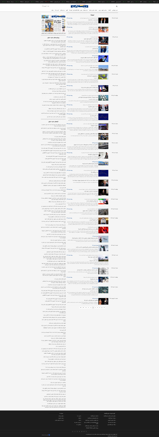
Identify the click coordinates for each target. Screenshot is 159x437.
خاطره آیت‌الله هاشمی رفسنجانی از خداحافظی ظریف (88, 134)
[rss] (79, 431)
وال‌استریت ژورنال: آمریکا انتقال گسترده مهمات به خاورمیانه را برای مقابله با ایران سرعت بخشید (54, 83)
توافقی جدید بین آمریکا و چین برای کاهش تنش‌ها (88, 229)
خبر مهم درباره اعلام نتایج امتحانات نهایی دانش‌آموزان (56, 251)
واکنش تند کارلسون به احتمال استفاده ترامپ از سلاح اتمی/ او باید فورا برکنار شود (53, 228)
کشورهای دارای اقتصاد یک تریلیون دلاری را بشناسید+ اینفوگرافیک (54, 185)
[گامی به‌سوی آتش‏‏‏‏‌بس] (103, 221)
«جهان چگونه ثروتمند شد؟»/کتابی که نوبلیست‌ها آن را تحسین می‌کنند (53, 183)
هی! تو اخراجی (95, 48)
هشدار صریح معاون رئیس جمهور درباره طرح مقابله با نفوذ (55, 219)
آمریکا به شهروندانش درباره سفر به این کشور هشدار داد (56, 166)
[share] (77, 431)
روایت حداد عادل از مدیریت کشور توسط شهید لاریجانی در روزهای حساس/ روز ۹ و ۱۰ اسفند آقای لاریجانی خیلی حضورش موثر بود (54, 58)
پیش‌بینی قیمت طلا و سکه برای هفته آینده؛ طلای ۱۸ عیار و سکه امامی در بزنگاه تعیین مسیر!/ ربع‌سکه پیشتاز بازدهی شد (53, 74)
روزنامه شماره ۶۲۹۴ (95, 298)
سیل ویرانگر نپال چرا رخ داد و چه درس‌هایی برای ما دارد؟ (55, 225)
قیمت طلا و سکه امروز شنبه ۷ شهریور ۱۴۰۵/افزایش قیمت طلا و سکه (53, 162)
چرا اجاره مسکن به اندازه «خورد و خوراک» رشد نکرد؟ (56, 111)
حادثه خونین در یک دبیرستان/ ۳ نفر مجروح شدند (57, 77)
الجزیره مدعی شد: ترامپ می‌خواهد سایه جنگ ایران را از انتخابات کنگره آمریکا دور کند (53, 129)
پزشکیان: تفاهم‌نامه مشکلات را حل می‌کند (58, 196)
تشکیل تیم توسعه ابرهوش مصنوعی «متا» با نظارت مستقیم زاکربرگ (85, 238)
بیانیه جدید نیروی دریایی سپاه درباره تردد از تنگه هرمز (56, 234)
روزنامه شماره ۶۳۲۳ (69, 170)
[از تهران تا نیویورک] (103, 126)
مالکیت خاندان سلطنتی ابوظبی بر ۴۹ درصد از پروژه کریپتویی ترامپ (54, 208)
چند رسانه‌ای (62, 10)
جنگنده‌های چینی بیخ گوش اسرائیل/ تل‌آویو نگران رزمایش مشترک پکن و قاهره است (54, 170)
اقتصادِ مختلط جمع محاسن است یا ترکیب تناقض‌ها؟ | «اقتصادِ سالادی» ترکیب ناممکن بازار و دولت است (55, 41)
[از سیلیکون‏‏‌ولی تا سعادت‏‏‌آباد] (103, 76)
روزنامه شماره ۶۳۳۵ (69, 74)
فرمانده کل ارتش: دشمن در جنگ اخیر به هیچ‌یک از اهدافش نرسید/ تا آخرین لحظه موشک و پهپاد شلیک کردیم (53, 199)
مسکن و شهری (104, 10)
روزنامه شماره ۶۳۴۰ (69, 37)
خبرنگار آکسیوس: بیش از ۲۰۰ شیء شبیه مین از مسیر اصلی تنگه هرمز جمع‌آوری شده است (53, 114)
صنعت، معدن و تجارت (93, 10)
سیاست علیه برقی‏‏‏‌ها (94, 279)
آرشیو (67, 10)
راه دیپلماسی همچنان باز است (92, 201)
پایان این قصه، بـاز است (93, 29)
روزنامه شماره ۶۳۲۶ (69, 152)
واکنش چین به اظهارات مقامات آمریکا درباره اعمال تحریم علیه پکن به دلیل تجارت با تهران (54, 80)
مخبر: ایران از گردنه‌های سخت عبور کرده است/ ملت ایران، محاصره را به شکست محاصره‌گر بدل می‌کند (54, 125)
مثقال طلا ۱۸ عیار (64, 1)
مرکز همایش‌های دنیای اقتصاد (93, 418)
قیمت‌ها (70, 10)
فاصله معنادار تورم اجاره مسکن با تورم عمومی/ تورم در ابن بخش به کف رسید (54, 243)
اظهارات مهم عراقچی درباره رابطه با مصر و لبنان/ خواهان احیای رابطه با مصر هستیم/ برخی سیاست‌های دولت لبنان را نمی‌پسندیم (54, 264)
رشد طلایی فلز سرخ (94, 116)
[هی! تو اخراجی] (103, 49)
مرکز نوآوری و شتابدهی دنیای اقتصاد (91, 420)
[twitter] (84, 431)
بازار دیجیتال (85, 10)
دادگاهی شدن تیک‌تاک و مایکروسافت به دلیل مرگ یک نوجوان (86, 144)
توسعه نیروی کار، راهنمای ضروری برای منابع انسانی (88, 97)
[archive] (73, 431)
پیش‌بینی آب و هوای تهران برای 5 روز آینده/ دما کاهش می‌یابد (54, 315)
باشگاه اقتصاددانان (76, 10)
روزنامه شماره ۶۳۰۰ (95, 287)
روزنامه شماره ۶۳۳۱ (69, 123)
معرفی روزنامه (61, 416)
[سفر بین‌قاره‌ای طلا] (103, 173)
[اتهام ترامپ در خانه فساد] (103, 20)
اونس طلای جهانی (48, 1)
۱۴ (80, 307)
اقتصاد (109, 10)
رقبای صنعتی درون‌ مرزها (93, 257)
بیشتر (52, 10)
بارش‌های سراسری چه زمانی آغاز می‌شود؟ (58, 164)
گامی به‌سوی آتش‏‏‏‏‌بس (94, 220)
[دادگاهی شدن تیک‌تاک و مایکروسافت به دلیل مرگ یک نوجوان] (103, 145)
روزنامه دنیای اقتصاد (111, 418)
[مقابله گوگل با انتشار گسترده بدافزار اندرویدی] (103, 58)
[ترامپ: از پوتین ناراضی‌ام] (103, 107)
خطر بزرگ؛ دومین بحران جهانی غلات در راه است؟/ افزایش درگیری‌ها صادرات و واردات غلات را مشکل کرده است (54, 231)
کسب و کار (57, 10)
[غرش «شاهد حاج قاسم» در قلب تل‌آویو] (103, 211)
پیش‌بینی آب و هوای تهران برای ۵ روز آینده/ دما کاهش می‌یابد (54, 172)
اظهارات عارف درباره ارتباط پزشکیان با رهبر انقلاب (57, 180)
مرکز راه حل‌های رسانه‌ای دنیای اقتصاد (91, 425)
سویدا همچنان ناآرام (94, 67)
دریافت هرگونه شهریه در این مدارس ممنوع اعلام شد (56, 261)
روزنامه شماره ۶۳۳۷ (69, 65)
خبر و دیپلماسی (115, 10)
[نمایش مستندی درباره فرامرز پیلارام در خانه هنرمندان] (103, 271)
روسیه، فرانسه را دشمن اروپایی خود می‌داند (89, 87)
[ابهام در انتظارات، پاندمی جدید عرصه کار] (103, 290)
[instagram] (86, 431)
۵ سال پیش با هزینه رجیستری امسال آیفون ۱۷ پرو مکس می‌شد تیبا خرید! (54, 222)
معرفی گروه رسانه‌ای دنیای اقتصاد (109, 416)
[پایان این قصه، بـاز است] (103, 29)
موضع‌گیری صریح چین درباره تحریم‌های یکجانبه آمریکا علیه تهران (54, 175)
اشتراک (80, 420)
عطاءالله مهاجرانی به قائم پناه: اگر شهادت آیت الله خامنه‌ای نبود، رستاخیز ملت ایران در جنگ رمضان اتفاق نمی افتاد (55, 61)
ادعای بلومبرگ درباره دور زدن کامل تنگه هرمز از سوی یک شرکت (54, 214)
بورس (99, 10)
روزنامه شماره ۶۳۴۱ (69, 18)
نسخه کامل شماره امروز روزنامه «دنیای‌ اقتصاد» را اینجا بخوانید (53, 33)
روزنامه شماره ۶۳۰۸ (95, 245)
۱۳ (83, 307)
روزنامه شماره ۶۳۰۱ (69, 277)
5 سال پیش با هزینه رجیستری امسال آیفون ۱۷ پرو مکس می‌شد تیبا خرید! (54, 364)
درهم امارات (136, 1)
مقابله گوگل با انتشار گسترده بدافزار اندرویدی (89, 57)
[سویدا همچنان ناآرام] (103, 68)
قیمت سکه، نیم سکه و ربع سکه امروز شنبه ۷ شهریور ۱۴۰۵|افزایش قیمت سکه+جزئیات (54, 153)
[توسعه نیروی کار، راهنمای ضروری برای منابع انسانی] (103, 98)
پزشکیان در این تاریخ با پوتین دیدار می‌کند (58, 240)
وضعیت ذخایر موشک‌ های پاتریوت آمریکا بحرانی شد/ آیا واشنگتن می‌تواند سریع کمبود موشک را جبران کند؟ (54, 139)
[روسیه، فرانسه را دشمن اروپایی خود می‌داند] (103, 88)
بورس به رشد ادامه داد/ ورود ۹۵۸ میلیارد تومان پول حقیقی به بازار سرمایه (54, 178)
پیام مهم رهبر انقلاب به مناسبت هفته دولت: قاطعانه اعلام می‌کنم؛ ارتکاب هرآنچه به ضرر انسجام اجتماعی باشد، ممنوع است (54, 65)
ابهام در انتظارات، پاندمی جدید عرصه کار (90, 289)
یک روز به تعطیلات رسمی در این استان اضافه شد (57, 88)
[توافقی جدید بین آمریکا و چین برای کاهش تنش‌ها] (103, 230)
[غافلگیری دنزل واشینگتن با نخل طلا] (103, 301)
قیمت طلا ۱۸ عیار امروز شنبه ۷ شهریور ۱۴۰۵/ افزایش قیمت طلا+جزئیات (55, 159)
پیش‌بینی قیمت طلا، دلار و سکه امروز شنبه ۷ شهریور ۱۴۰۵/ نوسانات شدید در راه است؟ (54, 68)
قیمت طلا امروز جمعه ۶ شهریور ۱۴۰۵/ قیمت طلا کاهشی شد (55, 49)
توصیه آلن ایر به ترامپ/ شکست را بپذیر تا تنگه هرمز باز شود (55, 193)
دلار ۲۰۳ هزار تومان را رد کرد (61, 204)
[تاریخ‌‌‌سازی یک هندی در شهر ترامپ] (103, 192)
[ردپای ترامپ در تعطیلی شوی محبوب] (103, 40)
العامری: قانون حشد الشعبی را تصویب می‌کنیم (58, 99)
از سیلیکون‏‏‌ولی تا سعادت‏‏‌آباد (92, 76)
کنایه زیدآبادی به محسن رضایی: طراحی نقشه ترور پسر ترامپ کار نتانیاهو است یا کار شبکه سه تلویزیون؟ (54, 102)
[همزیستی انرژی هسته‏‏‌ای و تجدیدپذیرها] (103, 163)
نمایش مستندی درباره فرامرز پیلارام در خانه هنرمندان (87, 270)
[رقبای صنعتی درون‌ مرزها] (103, 258)
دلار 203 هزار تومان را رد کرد (61, 346)
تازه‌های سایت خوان (53, 122)
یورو (148, 1)
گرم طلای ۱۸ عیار (80, 1)
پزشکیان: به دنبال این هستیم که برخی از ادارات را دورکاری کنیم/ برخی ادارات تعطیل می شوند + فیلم (53, 54)
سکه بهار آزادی (18, 1)
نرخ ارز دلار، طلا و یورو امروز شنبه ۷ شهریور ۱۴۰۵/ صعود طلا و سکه (53, 148)
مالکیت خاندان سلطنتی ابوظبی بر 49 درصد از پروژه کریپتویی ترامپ (54, 351)
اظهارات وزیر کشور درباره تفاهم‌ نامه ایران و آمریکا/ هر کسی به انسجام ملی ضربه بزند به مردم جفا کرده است (53, 145)
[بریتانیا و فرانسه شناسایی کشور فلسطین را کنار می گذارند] (103, 248)
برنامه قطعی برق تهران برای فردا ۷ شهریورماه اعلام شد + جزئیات (54, 51)
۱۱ (88, 307)
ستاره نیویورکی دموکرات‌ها (93, 154)
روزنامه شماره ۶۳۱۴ (69, 199)
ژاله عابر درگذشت (63, 86)
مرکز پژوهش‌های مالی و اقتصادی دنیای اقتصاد (91, 423)
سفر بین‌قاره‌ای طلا (94, 172)
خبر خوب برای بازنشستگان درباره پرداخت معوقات (57, 108)
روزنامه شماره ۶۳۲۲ (69, 189)
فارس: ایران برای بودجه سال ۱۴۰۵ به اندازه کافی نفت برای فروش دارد (53, 206)
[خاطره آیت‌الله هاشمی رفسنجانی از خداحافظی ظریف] (103, 136)
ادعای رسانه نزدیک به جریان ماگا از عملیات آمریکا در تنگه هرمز (55, 254)
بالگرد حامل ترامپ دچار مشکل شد (60, 97)
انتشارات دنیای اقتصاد (94, 416)
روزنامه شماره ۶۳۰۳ (69, 255)
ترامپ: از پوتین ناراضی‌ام (93, 106)
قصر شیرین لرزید (63, 187)
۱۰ (90, 307)
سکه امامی (33, 1)
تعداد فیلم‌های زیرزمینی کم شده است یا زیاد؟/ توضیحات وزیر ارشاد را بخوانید (53, 190)
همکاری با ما (78, 424)
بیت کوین (123, 1)
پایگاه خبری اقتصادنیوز (111, 424)
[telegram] (82, 431)
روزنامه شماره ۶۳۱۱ (69, 218)
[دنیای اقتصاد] (79, 6)
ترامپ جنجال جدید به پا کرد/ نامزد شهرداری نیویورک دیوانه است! (85, 180)
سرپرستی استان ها (77, 422)
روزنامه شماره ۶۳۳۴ (70, 85)
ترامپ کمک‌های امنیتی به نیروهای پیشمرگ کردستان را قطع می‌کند (54, 246)
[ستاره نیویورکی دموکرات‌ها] (103, 155)
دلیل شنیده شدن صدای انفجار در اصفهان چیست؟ (57, 216)
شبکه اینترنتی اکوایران (111, 420)
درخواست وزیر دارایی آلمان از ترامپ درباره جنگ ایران (56, 116)
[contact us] (75, 431)
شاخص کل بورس (109, 1)
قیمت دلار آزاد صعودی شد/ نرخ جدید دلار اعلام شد (57, 142)
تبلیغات (79, 418)
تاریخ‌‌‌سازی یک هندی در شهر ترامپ (91, 191)
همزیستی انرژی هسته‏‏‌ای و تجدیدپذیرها (90, 163)
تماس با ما (79, 416)
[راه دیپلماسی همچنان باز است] (103, 201)
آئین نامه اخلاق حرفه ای (59, 420)
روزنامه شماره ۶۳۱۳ (69, 209)
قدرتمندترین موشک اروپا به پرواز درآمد (59, 91)
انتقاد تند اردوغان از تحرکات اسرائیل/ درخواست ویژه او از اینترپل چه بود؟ (54, 106)
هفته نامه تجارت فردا (111, 422)
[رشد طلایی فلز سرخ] (103, 116)
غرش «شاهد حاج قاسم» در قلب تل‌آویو (90, 211)
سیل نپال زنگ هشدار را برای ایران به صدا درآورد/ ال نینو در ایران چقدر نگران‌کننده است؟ (53, 237)
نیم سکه (3, 1)
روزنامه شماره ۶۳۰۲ (95, 268)
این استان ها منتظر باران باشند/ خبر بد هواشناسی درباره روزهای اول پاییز (54, 94)
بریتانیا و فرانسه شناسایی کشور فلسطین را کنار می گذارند (87, 247)
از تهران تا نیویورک (94, 125)
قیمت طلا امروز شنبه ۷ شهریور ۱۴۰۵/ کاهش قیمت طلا (56, 156)
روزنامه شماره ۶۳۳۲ (69, 95)
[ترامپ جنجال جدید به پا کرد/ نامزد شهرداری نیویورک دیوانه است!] (103, 183)
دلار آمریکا (94, 1)
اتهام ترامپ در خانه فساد (93, 20)
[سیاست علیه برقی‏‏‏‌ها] (103, 279)
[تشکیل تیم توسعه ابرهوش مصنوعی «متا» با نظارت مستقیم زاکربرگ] (103, 239)
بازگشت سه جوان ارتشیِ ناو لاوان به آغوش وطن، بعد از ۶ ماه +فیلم (54, 71)
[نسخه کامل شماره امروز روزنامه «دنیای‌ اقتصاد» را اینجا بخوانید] (53, 22)
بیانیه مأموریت (60, 418)
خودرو (81, 10)
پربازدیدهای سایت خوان (53, 38)
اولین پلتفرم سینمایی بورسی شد (60, 136)
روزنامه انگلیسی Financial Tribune (92, 428)
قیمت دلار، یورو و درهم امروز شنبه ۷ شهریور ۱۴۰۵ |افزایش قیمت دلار (53, 150)
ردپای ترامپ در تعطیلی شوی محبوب (91, 39)
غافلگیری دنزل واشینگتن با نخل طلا (91, 300)
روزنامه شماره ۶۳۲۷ (95, 142)
